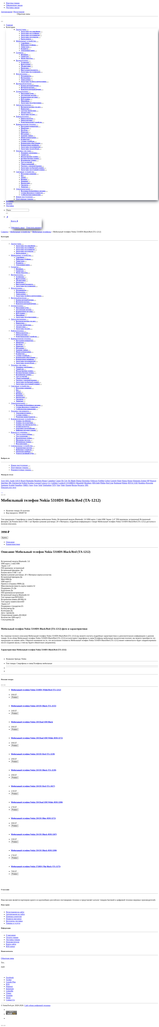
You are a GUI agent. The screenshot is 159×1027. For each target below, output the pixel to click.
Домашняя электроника (29, 153)
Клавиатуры (25, 139)
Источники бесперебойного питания (33, 191)
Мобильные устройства (26, 41)
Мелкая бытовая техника (30, 156)
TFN (54, 485)
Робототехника (22, 116)
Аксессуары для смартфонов (30, 31)
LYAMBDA (71, 483)
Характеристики (13, 544)
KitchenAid (16, 483)
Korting (31, 483)
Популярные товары (25, 199)
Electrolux (86, 481)
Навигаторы (25, 109)
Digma (78, 481)
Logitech (61, 483)
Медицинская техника (23, 442)
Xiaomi (68, 485)
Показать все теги (8, 487)
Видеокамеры (25, 78)
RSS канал (10, 946)
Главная (9, 25)
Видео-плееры (26, 64)
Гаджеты (20, 53)
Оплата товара (12, 937)
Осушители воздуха (22, 426)
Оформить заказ (17, 227)
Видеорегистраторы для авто (31, 107)
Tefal (40, 485)
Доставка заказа (12, 7)
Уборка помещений (27, 164)
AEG (7, 481)
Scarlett (12, 485)
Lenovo (44, 483)
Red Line (109, 483)
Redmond (118, 483)
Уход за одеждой (26, 162)
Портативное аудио (27, 93)
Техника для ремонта (20, 411)
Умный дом (25, 155)
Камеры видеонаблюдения (30, 86)
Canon (58, 481)
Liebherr (54, 483)
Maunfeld (80, 483)
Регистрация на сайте (15, 912)
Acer (3, 481)
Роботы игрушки (27, 120)
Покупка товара (13, 3)
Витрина (9, 201)
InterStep (4, 483)
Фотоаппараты (26, 76)
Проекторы (25, 68)
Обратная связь (7, 958)
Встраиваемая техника (29, 160)
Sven (36, 485)
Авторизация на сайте (15, 914)
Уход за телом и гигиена (24, 434)
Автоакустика (26, 112)
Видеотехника (22, 60)
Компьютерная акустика (29, 97)
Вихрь (74, 485)
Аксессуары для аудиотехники (31, 103)
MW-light (96, 483)
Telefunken (47, 485)
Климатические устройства (23, 419)
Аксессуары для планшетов (30, 35)
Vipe (58, 485)
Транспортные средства (24, 448)
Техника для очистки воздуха (26, 425)
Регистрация (19, 12)
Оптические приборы (23, 451)
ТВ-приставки (26, 66)
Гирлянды (24, 185)
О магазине (11, 935)
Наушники (24, 55)
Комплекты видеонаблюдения (31, 89)
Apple (12, 481)
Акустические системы (29, 95)
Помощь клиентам (14, 916)
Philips (103, 483)
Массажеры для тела (23, 440)
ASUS (17, 481)
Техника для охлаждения (24, 423)
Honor (130, 481)
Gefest (107, 481)
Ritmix (124, 483)
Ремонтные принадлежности (26, 417)
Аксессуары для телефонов (30, 33)
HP (148, 481)
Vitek (63, 485)
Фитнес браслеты (27, 58)
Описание (10, 542)
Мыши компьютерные (28, 137)
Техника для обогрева (23, 421)
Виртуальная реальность (29, 70)
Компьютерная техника (26, 124)
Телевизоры (25, 62)
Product (15, 697)
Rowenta (149, 483)
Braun (44, 481)
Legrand (37, 483)
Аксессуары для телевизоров (31, 72)
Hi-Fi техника (25, 99)
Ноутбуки (24, 130)
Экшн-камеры (26, 80)
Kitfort (24, 483)
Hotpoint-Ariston (139, 481)
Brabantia (30, 481)
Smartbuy (19, 485)
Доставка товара (13, 940)
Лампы (23, 177)
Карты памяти (26, 39)
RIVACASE (133, 483)
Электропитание (23, 189)
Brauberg (38, 481)
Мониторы (25, 132)
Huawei (153, 481)
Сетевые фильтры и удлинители (32, 193)
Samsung (4, 485)
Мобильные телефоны (28, 45)
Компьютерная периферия (30, 145)
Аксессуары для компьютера (31, 147)
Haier (119, 481)
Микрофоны (25, 101)
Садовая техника (22, 415)
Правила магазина (13, 919)
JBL (10, 483)
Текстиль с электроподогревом (31, 166)
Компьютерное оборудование (31, 143)
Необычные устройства (24, 450)
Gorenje (113, 481)
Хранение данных (27, 136)
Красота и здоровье (19, 432)
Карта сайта (11, 944)
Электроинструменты (23, 413)
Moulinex (88, 483)
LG (49, 483)
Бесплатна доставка (14, 921)
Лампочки (24, 187)
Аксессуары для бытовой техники (32, 168)
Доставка (10, 206)
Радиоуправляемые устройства (31, 122)
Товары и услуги (13, 923)
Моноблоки (25, 128)
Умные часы (25, 47)
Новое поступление (24, 197)
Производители (12, 942)
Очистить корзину (34, 227)
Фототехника (22, 74)
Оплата (9, 203)
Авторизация (6, 12)
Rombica (141, 483)
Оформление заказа (14, 5)
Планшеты (25, 49)
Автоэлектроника (23, 105)
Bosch (23, 481)
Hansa (124, 481)
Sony (31, 485)
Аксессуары (21, 29)
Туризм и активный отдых (25, 453)
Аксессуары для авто (28, 114)
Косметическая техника (24, 438)
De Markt (72, 481)
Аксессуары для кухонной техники (33, 170)
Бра (22, 176)
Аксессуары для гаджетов (30, 37)
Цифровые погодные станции (26, 430)
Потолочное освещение (29, 174)
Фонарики (24, 181)
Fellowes (94, 481)
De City (64, 481)
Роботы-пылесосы (27, 118)
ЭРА (86, 485)
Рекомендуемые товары (21, 470)
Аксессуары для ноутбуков (30, 149)
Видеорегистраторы (28, 87)
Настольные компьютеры (30, 126)
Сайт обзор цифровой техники (37, 1005)
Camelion (51, 481)
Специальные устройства (22, 446)
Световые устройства (25, 172)
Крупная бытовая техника (30, 158)
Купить (4, 538)
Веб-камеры (25, 134)
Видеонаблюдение (24, 84)
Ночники (24, 179)
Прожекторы (25, 183)
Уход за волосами (22, 436)
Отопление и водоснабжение (25, 428)
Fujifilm (101, 481)
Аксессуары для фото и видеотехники (34, 81)
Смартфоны (25, 43)
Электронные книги (28, 50)
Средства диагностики (28, 111)
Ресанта (81, 485)
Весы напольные (21, 444)
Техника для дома (23, 151)
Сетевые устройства (28, 141)
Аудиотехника (22, 91)
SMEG (26, 485)
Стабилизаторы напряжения (31, 195)
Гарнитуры (25, 56)
